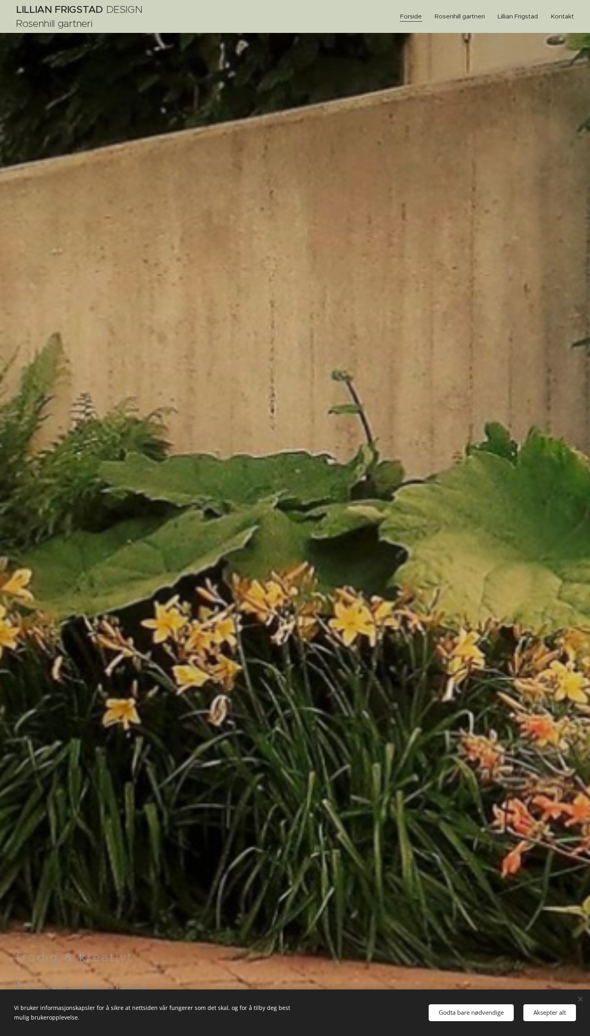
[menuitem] (413, 16)
